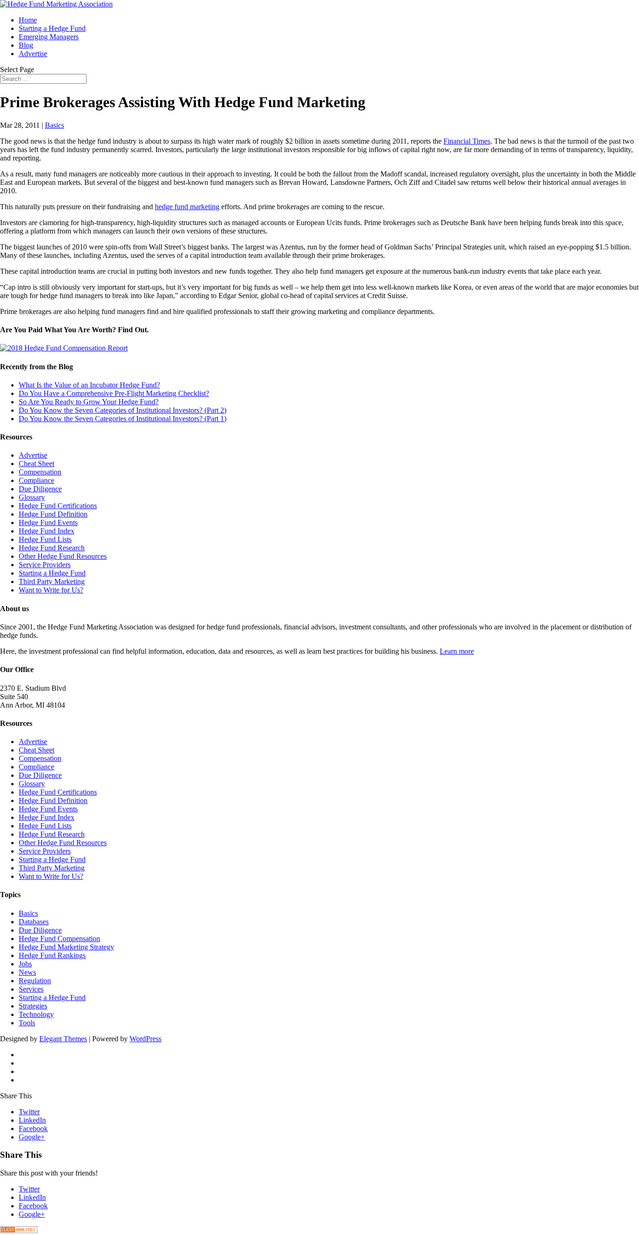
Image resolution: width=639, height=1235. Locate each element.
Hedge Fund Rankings (52, 955)
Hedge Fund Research (52, 548)
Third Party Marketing (52, 581)
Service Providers (45, 565)
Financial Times (466, 141)
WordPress (145, 1039)
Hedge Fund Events (48, 522)
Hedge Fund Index (46, 531)
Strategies (33, 1006)
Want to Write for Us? (51, 590)
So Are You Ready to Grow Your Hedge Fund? (89, 402)
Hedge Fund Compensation (59, 939)
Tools (27, 1023)
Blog (26, 45)
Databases (34, 922)
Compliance (36, 480)
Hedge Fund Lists (45, 539)
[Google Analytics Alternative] (18, 1231)
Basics (54, 125)
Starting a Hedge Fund (52, 28)
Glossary (32, 497)
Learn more (457, 651)
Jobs (25, 964)
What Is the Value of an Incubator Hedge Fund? (89, 385)
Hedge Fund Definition (53, 514)
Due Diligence (40, 489)
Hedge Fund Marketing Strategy (66, 947)
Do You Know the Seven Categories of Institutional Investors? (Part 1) (122, 419)
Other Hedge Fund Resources (63, 556)
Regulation (35, 981)
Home (28, 20)
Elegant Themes (63, 1039)
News (27, 972)
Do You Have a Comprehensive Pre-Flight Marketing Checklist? (114, 393)
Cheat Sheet (36, 464)
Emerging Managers (49, 37)
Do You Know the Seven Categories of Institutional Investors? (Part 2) (122, 410)
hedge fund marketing (187, 207)
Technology (36, 1014)
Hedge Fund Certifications (58, 506)
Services (31, 989)
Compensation (40, 472)
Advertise (33, 54)
